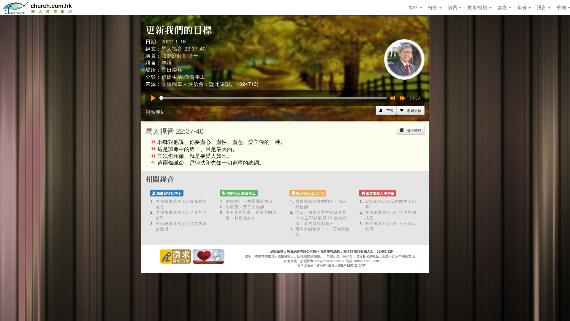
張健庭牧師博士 (180, 55)
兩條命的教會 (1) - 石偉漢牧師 (322, 231)
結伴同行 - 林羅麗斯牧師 (249, 201)
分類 (433, 7)
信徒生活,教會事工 (184, 76)
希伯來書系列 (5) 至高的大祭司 (181, 215)
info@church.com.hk (329, 260)
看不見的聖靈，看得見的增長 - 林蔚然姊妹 (251, 215)
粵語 (167, 62)
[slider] (273, 98)
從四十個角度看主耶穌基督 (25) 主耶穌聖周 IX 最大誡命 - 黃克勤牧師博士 (321, 217)
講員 (453, 7)
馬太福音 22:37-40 (184, 48)
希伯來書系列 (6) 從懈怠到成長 (181, 204)
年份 (522, 7)
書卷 (503, 7)
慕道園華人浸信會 (183, 83)
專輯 (413, 7)
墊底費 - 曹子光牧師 (245, 207)
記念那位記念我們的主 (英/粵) (391, 204)
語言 (542, 7)
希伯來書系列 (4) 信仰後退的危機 (181, 226)
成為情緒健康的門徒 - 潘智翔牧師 (321, 204)
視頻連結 (155, 111)
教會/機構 (478, 7)
